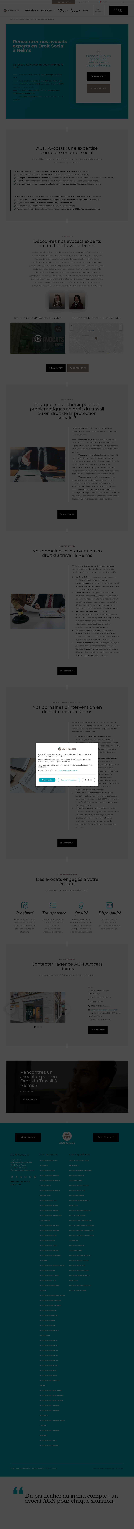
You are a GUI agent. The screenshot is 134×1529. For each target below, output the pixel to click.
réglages (42, 767)
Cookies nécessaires (69, 780)
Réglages (88, 780)
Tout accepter (47, 780)
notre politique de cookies (67, 770)
